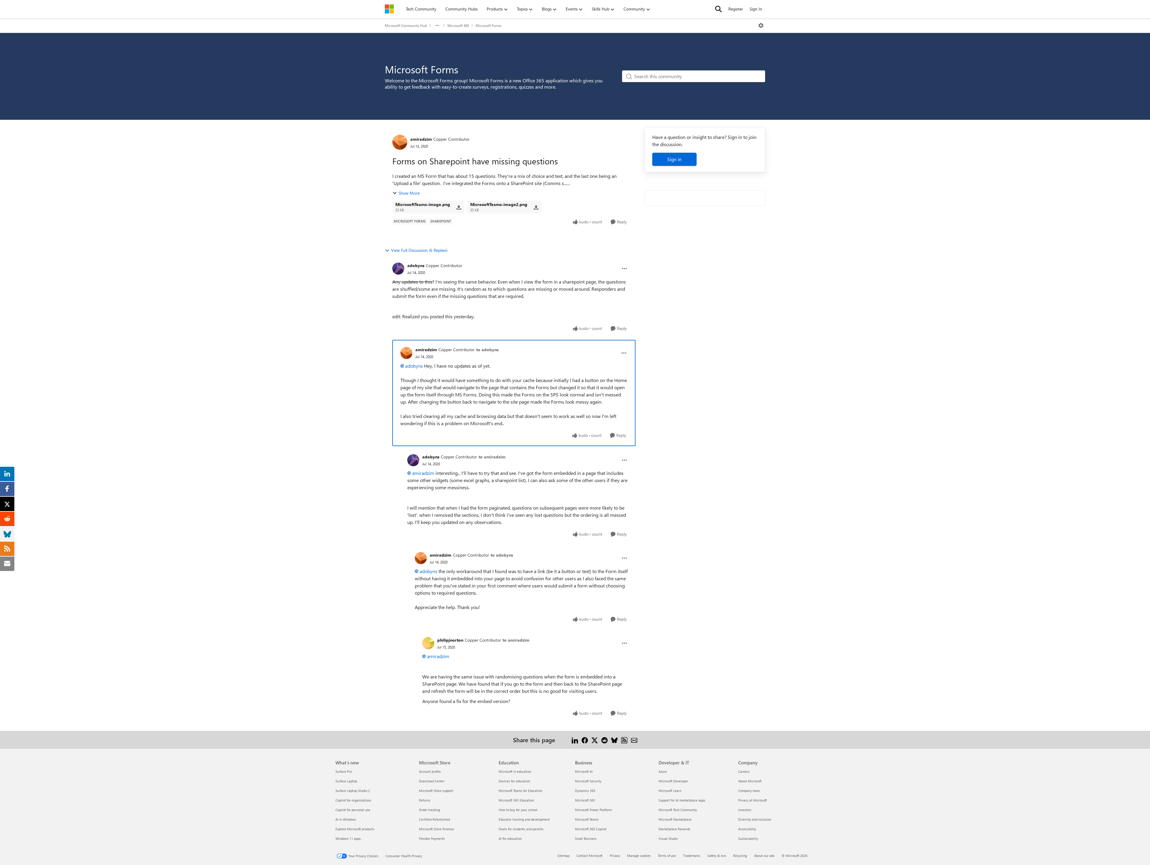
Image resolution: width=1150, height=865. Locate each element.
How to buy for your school (518, 810)
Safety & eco (716, 855)
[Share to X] (594, 740)
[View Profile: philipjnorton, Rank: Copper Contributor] (428, 643)
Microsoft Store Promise (436, 829)
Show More (409, 193)
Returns (424, 800)
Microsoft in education (515, 771)
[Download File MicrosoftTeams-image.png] (458, 207)
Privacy (615, 855)
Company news (749, 790)
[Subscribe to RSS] (624, 740)
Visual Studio (668, 838)
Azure (663, 771)
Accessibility (747, 829)
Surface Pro (343, 771)
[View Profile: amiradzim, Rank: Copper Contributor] (399, 142)
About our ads (764, 855)
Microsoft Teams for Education (520, 790)
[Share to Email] (634, 740)
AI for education (510, 838)
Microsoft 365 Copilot (590, 829)
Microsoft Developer (673, 781)
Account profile (430, 771)
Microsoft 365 (458, 25)
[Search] (718, 9)
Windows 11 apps (348, 838)
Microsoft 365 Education (516, 800)
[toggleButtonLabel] (761, 25)
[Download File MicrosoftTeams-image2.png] (535, 207)
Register (735, 9)
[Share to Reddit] (604, 740)
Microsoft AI (584, 771)
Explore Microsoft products (354, 829)
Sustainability (748, 838)
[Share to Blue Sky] (614, 740)
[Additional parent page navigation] (437, 25)
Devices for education (514, 781)
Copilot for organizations (353, 800)
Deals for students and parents (521, 829)
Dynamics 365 (585, 790)
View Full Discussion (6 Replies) (419, 250)
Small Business (586, 838)
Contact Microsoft (589, 855)
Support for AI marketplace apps (682, 800)
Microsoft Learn (670, 790)
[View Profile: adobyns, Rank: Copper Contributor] (398, 269)
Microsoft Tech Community (678, 810)
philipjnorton (450, 640)
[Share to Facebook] (585, 740)
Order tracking (429, 810)
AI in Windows (345, 819)
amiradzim (421, 139)
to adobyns (487, 349)
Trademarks (691, 855)
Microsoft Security (588, 781)
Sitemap (563, 855)
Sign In (756, 9)
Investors (744, 810)
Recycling (740, 855)
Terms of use (667, 855)
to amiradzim (492, 457)
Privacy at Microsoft (752, 800)
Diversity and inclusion (754, 819)
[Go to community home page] (389, 8)
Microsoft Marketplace (675, 819)
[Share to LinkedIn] (575, 740)
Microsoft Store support (436, 790)
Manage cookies (639, 855)
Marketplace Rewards (674, 829)
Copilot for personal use (352, 810)
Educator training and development (524, 819)
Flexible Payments (432, 838)
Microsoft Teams (587, 819)
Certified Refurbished (434, 819)
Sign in (674, 159)
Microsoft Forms (488, 25)
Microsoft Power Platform (593, 810)
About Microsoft (750, 781)
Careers (744, 771)
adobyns (415, 265)
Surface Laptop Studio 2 (352, 790)
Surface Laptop (346, 781)
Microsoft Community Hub (406, 25)
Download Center (431, 781)
